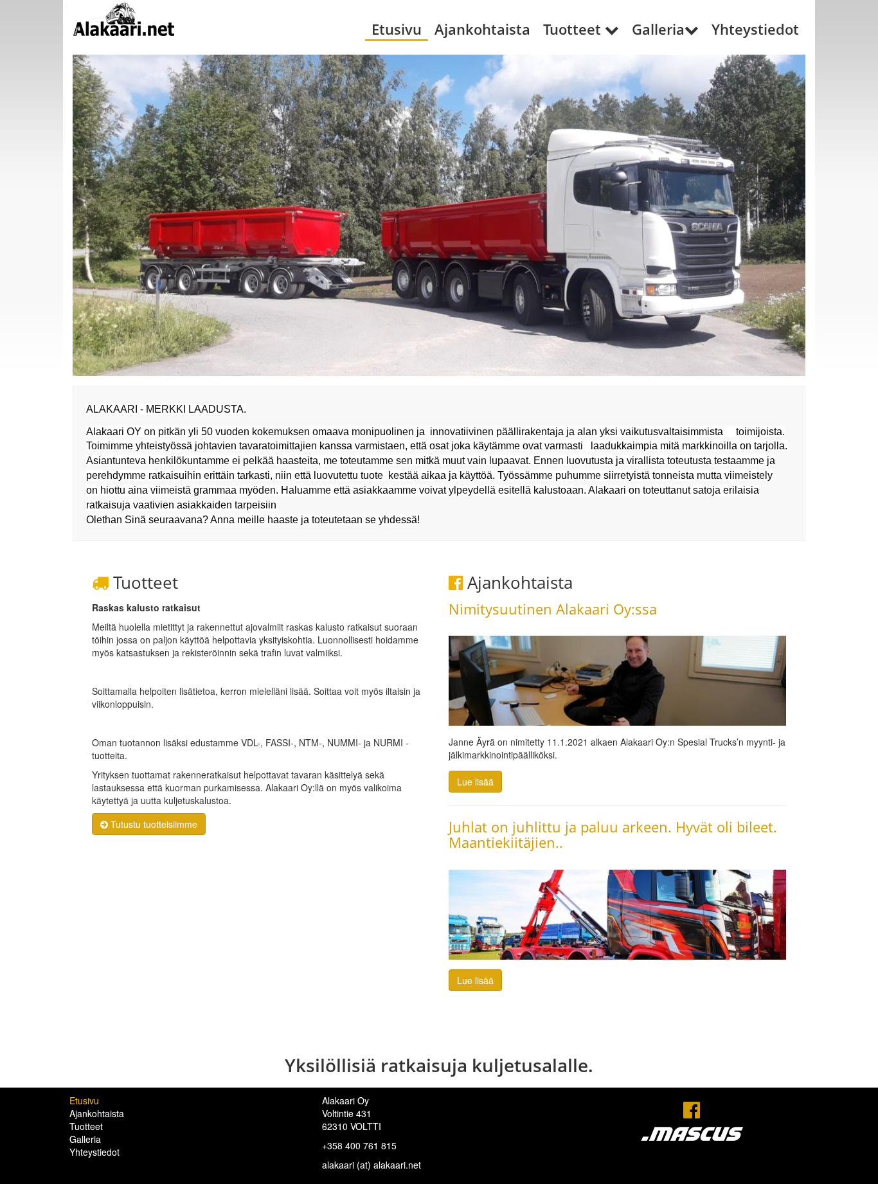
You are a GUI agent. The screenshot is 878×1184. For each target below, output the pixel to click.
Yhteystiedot (755, 29)
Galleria (658, 29)
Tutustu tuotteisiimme (152, 824)
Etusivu (397, 29)
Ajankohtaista (482, 29)
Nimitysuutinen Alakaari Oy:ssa (553, 608)
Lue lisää (475, 781)
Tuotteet (572, 29)
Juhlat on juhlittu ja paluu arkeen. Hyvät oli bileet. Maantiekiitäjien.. (613, 834)
